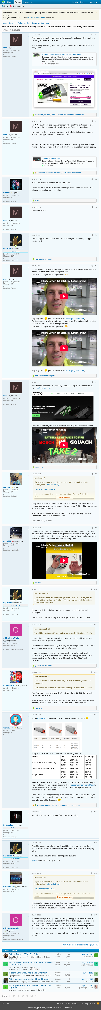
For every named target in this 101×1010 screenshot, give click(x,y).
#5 (96, 235)
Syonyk (12, 975)
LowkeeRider (88, 957)
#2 (96, 121)
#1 (96, 34)
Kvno (91, 975)
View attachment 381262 (44, 489)
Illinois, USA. (15, 550)
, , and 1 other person (59, 115)
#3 (96, 179)
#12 (95, 672)
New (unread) (18, 6)
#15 (95, 842)
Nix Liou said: (40, 593)
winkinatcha (14, 981)
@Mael (35, 860)
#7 (96, 382)
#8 (96, 474)
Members (27, 2)
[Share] (92, 34)
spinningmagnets (85, 988)
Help (86, 1003)
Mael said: (38, 478)
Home (9, 2)
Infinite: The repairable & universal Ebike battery (62, 54)
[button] (33, 2)
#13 (95, 714)
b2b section (42, 718)
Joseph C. (13, 990)
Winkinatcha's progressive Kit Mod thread (29, 979)
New (6, 6)
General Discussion (38, 990)
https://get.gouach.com (74, 318)
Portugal (14, 837)
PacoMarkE (13, 957)
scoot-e (12, 967)
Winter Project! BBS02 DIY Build (23, 954)
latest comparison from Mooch (82, 785)
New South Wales (17, 649)
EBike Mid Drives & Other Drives (29, 958)
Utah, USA (14, 260)
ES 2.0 (6, 1003)
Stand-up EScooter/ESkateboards (22, 968)
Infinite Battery (43, 388)
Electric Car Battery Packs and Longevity (28, 972)
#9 (96, 528)
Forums (18, 2)
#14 (95, 812)
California (14, 496)
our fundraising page (36, 17)
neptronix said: (40, 629)
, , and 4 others (59, 172)
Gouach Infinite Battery (51, 158)
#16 (95, 873)
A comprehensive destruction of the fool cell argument (30, 986)
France (13, 57)
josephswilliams (86, 965)
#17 (95, 915)
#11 (95, 624)
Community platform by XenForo (50, 1008)
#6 (96, 266)
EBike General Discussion (42, 981)
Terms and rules (63, 1003)
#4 (96, 207)
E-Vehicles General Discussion (38, 975)
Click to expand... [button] (64, 497)
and (43, 259)
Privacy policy (77, 1003)
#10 (95, 589)
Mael (6, 30)
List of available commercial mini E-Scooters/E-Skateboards (31, 963)
